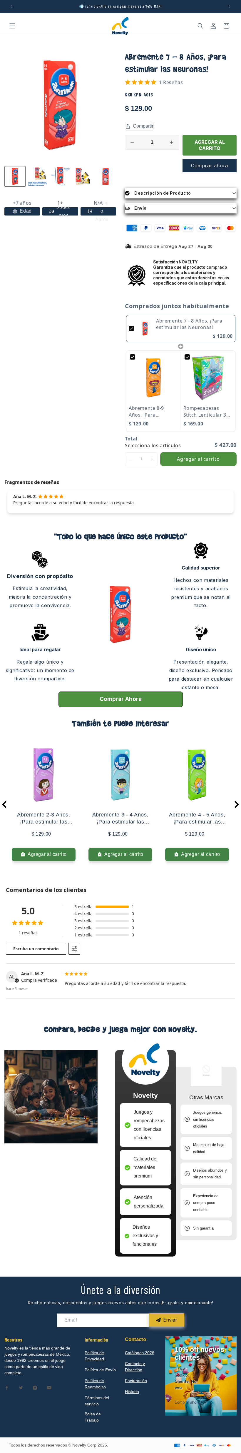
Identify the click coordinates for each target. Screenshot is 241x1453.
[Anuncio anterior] (11, 6)
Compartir (143, 125)
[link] (145, 329)
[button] (12, 25)
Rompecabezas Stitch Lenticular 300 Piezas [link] (207, 411)
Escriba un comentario (36, 948)
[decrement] (132, 142)
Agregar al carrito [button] (198, 459)
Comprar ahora (209, 165)
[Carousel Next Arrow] (236, 804)
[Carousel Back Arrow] (4, 804)
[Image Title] (6, 1387)
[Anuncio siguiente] (229, 6)
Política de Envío (100, 1369)
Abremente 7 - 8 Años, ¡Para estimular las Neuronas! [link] (189, 324)
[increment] (172, 142)
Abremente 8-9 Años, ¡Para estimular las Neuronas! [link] (146, 411)
